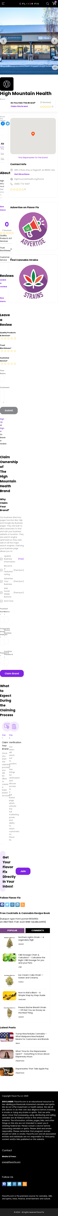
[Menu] (3, 3)
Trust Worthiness (5, 346)
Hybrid (20, 944)
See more (3, 208)
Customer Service (4, 359)
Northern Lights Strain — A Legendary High (31, 938)
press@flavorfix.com (11, 1162)
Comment (2, 387)
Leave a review (3, 283)
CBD (20, 967)
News (18, 1043)
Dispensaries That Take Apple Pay (32, 1068)
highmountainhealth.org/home (29, 179)
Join (23, 871)
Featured (21, 999)
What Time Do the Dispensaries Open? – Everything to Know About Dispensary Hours (33, 1054)
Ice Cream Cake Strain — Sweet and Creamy (30, 976)
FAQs (4, 154)
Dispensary (20, 1061)
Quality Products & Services (8, 334)
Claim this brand (19, 106)
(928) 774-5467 (22, 184)
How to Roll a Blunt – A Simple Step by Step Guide (31, 994)
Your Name (2, 372)
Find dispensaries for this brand (33, 157)
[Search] (47, 3)
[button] (3, 41)
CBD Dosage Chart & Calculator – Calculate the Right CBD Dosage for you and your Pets (31, 958)
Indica (20, 982)
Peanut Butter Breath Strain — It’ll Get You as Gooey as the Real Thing (32, 1010)
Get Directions (21, 174)
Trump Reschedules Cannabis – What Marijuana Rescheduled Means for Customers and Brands (32, 1036)
